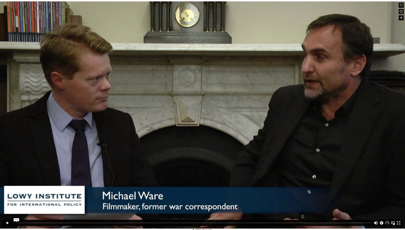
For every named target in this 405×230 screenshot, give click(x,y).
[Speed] (387, 222)
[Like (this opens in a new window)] (401, 5)
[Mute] (375, 222)
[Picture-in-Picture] (393, 222)
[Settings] (381, 222)
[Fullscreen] (398, 222)
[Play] (8, 223)
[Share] (401, 17)
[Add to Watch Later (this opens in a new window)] (401, 11)
